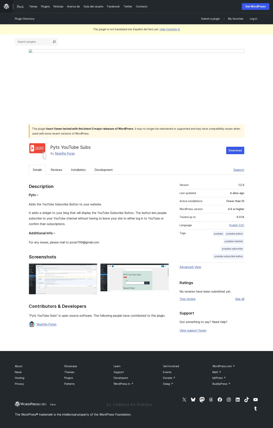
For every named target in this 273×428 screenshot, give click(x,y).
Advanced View (190, 267)
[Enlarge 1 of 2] (92, 268)
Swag (168, 383)
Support (238, 170)
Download (235, 150)
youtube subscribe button (228, 256)
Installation (78, 170)
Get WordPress (255, 6)
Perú (53, 404)
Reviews (56, 170)
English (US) (236, 225)
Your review (188, 299)
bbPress (219, 377)
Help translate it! (170, 29)
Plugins (68, 377)
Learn (117, 366)
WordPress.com (223, 366)
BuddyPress (221, 383)
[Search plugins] (54, 41)
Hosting (19, 377)
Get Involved (171, 366)
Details (37, 170)
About (18, 366)
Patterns (69, 383)
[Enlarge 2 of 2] (164, 268)
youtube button (234, 233)
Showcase (70, 366)
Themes (69, 372)
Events (167, 372)
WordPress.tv (123, 383)
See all (239, 299)
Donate (169, 377)
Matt (216, 372)
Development (104, 170)
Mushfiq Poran (65, 153)
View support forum (193, 330)
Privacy (19, 383)
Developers (121, 377)
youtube (218, 233)
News (18, 372)
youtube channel (234, 241)
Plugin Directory (25, 18)
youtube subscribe (232, 248)
